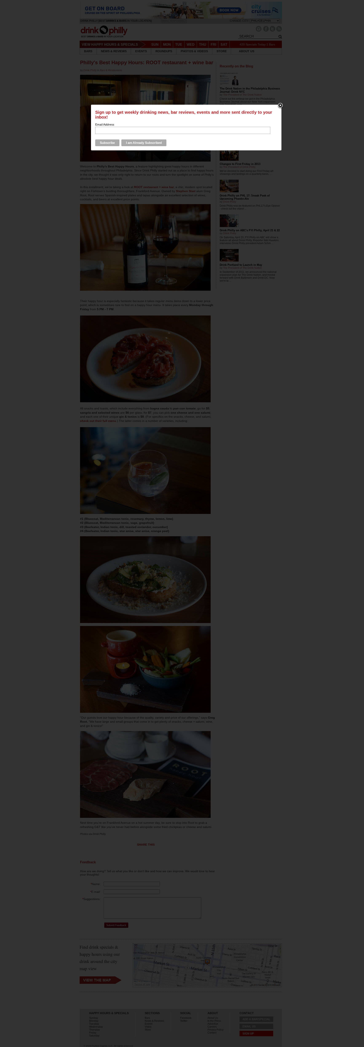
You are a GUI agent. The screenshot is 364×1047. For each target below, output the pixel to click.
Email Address (104, 124)
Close (280, 106)
